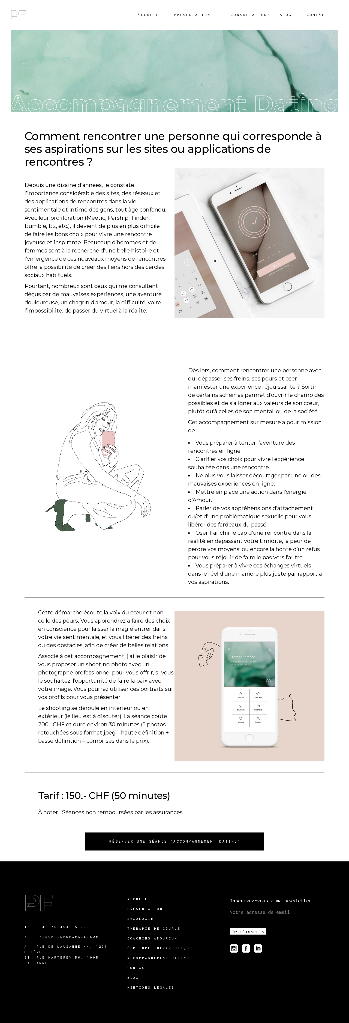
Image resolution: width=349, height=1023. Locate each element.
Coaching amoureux (152, 938)
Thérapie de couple (154, 928)
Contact (137, 968)
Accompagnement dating (158, 958)
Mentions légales (151, 987)
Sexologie (140, 918)
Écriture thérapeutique (160, 948)
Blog (133, 977)
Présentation (145, 909)
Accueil (137, 899)
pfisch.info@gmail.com (68, 936)
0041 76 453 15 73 (62, 927)
